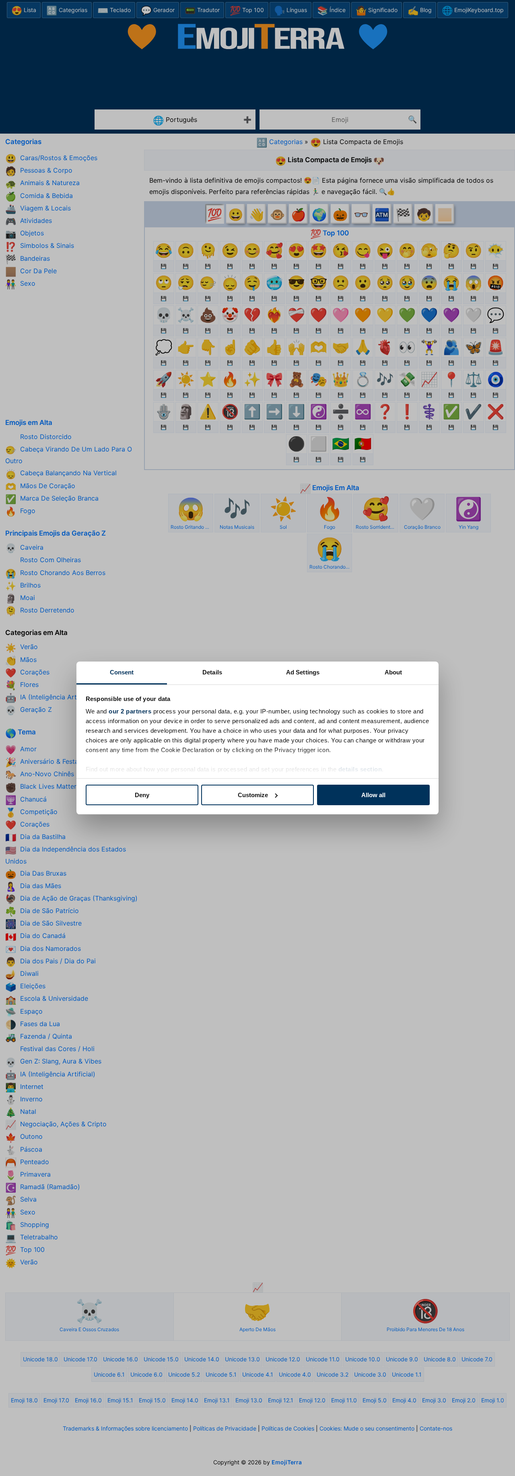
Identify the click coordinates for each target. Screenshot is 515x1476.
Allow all (373, 795)
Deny (142, 795)
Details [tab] (212, 672)
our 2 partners (130, 711)
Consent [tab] (122, 672)
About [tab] (393, 672)
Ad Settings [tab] (302, 672)
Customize (253, 795)
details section (360, 769)
